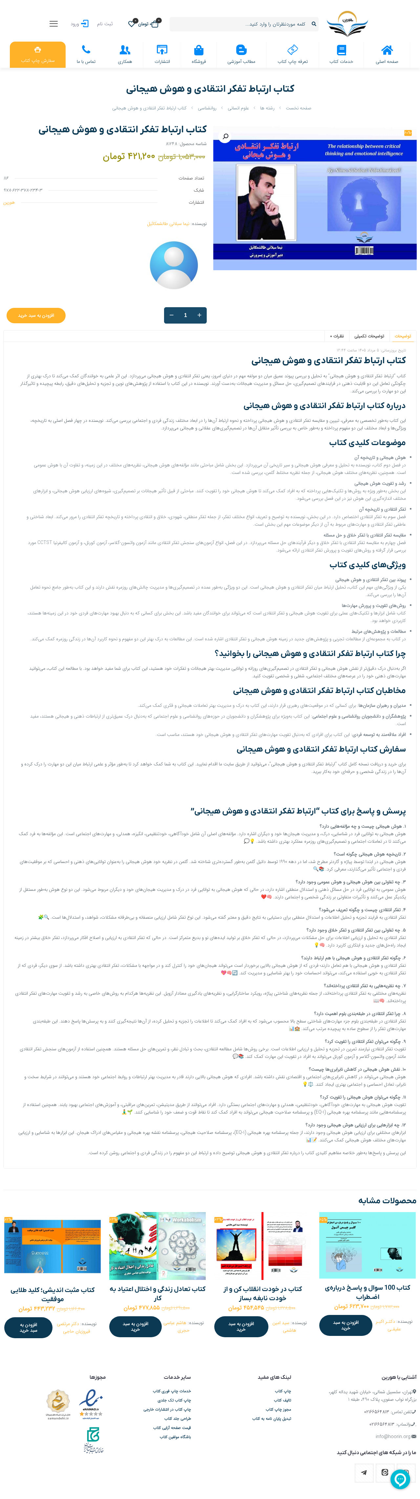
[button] (224, 136)
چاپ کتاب (283, 1391)
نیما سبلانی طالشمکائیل (168, 223)
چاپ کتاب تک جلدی (174, 1400)
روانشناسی (207, 108)
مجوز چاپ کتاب (278, 1410)
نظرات (337, 336)
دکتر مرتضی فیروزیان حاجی (73, 1327)
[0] (131, 24)
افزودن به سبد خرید (36, 315)
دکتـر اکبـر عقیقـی (388, 1325)
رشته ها (267, 108)
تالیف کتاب (282, 1400)
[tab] (402, 336)
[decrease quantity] (171, 315)
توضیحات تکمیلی (369, 336)
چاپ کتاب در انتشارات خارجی (167, 1410)
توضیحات (403, 336)
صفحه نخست (298, 108)
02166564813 (376, 1411)
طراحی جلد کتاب (177, 1419)
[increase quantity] (199, 315)
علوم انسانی (238, 108)
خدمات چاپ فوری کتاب (172, 1391)
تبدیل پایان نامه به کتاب (271, 1419)
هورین (8, 202)
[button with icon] (385, 1473)
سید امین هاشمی (284, 1326)
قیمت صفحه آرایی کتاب (172, 1428)
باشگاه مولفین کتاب (175, 1437)
